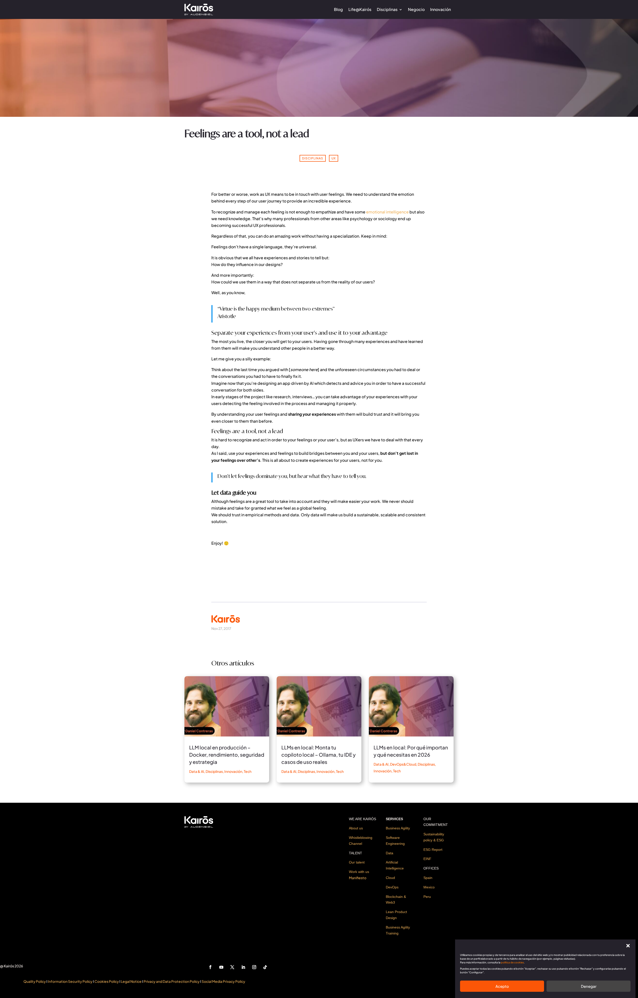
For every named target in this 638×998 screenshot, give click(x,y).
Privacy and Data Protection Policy (171, 981)
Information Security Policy (70, 981)
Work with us (359, 872)
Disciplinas (387, 9)
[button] (628, 945)
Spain (427, 878)
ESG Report (432, 850)
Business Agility (398, 828)
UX (333, 158)
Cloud (390, 878)
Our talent (357, 862)
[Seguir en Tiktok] (265, 967)
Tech (247, 771)
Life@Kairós (359, 9)
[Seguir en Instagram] (254, 967)
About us (356, 828)
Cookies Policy (106, 981)
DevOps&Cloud (403, 764)
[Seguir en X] (232, 967)
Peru (427, 897)
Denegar (588, 986)
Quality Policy (34, 981)
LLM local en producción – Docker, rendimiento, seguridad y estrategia (226, 754)
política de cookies (512, 962)
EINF (427, 859)
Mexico (429, 887)
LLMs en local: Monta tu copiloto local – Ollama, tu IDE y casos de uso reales (318, 754)
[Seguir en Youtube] (221, 967)
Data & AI (196, 771)
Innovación (440, 9)
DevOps (392, 887)
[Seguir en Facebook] (210, 967)
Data (389, 853)
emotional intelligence (387, 211)
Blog (338, 9)
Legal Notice (131, 981)
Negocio (416, 9)
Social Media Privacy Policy (223, 981)
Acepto (502, 986)
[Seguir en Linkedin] (243, 967)
